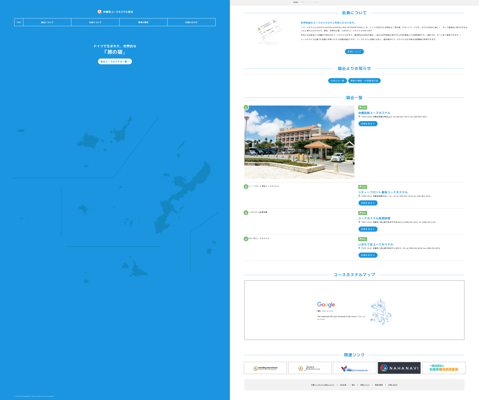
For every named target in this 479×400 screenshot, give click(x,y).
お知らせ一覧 (337, 81)
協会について (47, 22)
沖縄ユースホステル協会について (322, 385)
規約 (353, 385)
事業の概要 (143, 22)
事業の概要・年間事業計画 (364, 81)
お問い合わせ (191, 22)
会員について (95, 22)
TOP (19, 22)
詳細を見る (366, 124)
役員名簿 (343, 385)
